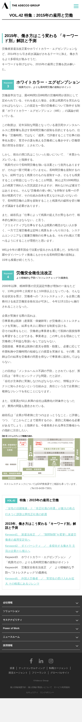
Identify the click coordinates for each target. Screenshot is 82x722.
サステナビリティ (12, 619)
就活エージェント (18, 672)
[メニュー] (76, 5)
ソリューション (11, 611)
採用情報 (8, 645)
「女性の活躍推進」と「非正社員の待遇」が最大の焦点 (40, 508)
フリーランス (39, 672)
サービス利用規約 (62, 687)
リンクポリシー (47, 692)
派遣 (12, 668)
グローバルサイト (59, 672)
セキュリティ (32, 692)
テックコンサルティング (32, 668)
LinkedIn (41, 661)
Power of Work (11, 628)
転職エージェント (58, 668)
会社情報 (8, 602)
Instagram (51, 661)
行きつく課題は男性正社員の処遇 (26, 514)
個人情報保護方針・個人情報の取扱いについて (31, 687)
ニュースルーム (11, 636)
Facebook (31, 661)
